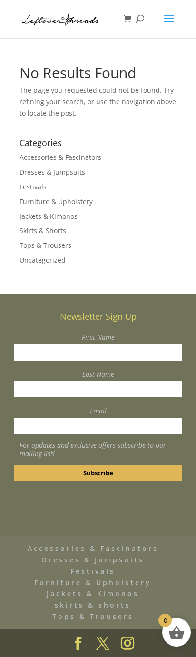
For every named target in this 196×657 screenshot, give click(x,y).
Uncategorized (43, 260)
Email (98, 410)
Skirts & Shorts (43, 230)
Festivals (33, 186)
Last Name (98, 374)
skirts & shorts (93, 604)
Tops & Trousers (45, 245)
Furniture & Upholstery (56, 201)
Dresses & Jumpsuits (52, 172)
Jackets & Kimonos (49, 216)
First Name (98, 337)
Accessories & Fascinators (60, 157)
